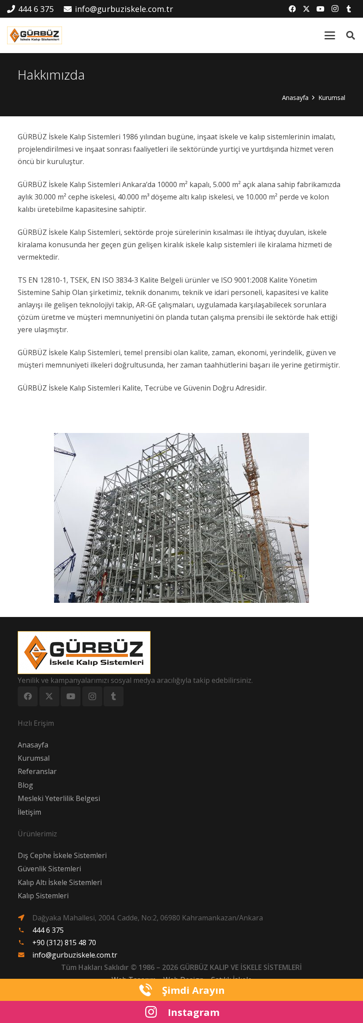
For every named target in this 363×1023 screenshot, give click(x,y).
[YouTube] (320, 9)
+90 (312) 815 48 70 (64, 942)
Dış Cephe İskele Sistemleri (62, 855)
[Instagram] (335, 9)
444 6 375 (48, 930)
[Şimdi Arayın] (150, 989)
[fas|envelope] (25, 955)
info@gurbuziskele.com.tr (74, 955)
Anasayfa (33, 745)
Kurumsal (34, 758)
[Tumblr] (349, 9)
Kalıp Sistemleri (43, 895)
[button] (330, 35)
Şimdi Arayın (193, 989)
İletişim (29, 812)
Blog (25, 785)
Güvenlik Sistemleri (49, 869)
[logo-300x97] (34, 35)
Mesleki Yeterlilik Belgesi (59, 798)
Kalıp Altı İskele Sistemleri (60, 882)
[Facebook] (292, 9)
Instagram (194, 1012)
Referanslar (37, 771)
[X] (306, 9)
